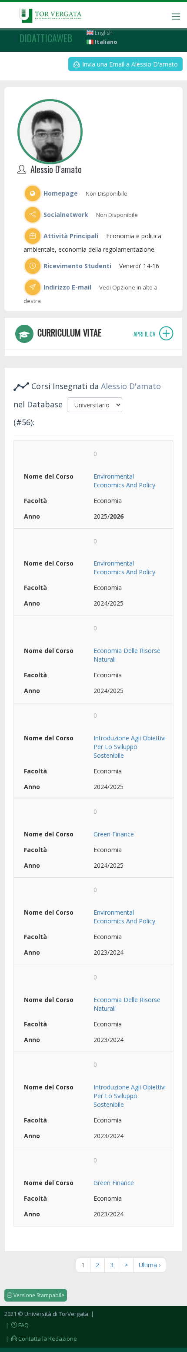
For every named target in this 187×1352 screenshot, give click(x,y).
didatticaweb (46, 38)
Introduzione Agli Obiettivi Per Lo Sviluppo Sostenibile (130, 746)
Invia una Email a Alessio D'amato (129, 64)
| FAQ (16, 1325)
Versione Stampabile (38, 1295)
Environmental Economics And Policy (124, 480)
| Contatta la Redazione (40, 1338)
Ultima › (149, 1265)
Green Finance (114, 834)
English (103, 33)
